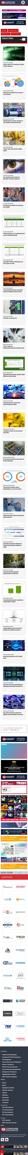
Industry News (6, 34)
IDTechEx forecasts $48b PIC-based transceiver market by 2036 (12, 545)
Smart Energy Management (11, 1069)
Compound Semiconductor (11, 1057)
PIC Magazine (6, 1059)
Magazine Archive (8, 1087)
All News (4, 30)
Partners (5, 1095)
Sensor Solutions (8, 1064)
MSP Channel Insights (9, 1077)
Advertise (5, 1097)
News (4, 1085)
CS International (7, 1110)
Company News (13, 30)
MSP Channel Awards (9, 1122)
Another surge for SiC (10, 318)
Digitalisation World (9, 1074)
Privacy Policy (22, 1149)
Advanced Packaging (9, 1054)
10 (6, 729)
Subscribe (5, 1100)
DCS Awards (6, 1120)
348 (12, 729)
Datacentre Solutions (9, 1072)
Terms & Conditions (13, 1149)
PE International (7, 1112)
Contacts (5, 1102)
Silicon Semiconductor (10, 1067)
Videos (4, 1092)
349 (15, 729)
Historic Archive (7, 1090)
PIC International (7, 1114)
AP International (7, 1107)
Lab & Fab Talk (16, 34)
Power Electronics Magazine (11, 1062)
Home (4, 1083)
